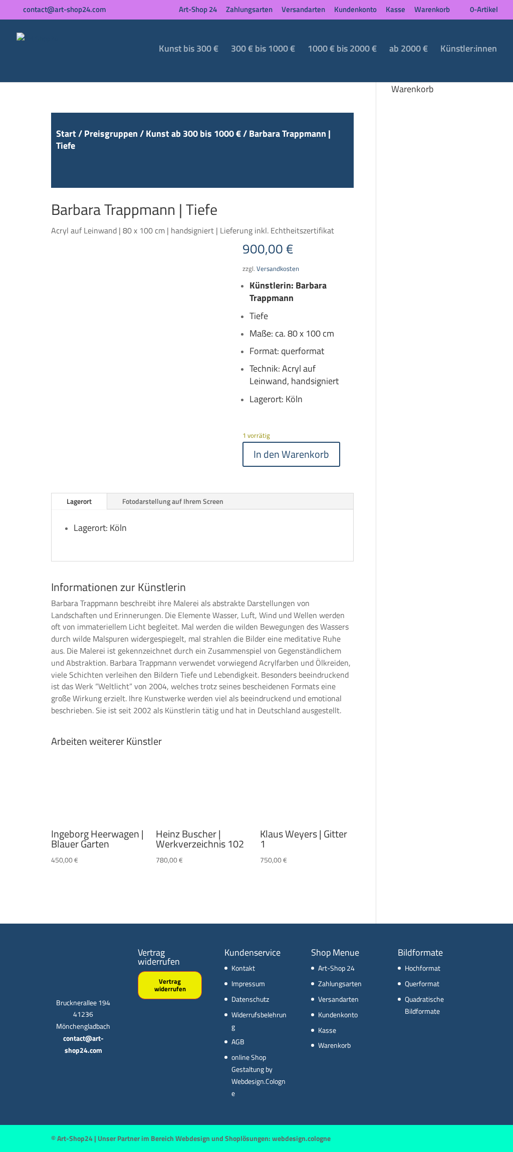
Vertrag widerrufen (170, 985)
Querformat (422, 983)
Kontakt (243, 968)
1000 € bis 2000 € (342, 50)
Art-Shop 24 (198, 10)
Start (66, 133)
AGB (237, 1041)
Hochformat (422, 968)
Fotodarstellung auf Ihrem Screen (172, 501)
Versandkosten (277, 268)
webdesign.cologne (301, 1138)
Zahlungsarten (249, 10)
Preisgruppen (111, 133)
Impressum (248, 983)
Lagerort (79, 501)
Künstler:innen (468, 50)
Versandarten (303, 10)
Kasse (395, 10)
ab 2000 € (408, 50)
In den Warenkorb (291, 454)
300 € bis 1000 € (263, 50)
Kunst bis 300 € (188, 50)
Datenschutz (250, 999)
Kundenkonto (355, 10)
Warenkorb (432, 10)
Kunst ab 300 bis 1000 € (193, 133)
